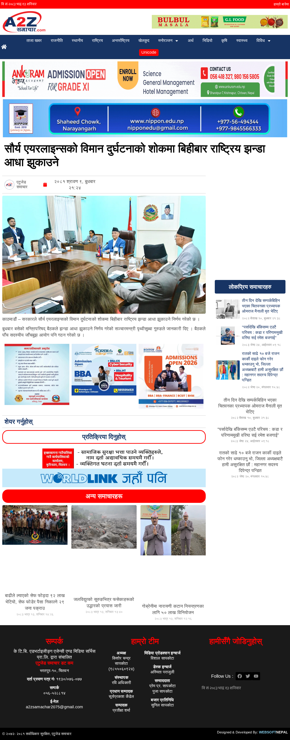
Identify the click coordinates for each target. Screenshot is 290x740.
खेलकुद (143, 40)
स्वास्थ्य (241, 40)
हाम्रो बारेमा (281, 4)
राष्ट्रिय (97, 40)
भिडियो (207, 40)
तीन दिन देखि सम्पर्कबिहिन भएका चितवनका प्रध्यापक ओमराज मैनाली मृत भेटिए (250, 406)
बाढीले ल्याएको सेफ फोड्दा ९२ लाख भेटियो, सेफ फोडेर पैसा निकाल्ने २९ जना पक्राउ (35, 602)
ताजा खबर (34, 40)
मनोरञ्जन (165, 40)
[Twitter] (248, 676)
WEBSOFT (273, 732)
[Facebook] (240, 676)
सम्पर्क (54, 641)
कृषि (224, 40)
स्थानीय (77, 40)
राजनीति (57, 40)
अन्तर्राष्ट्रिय (120, 40)
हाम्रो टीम (145, 641)
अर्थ (190, 40)
